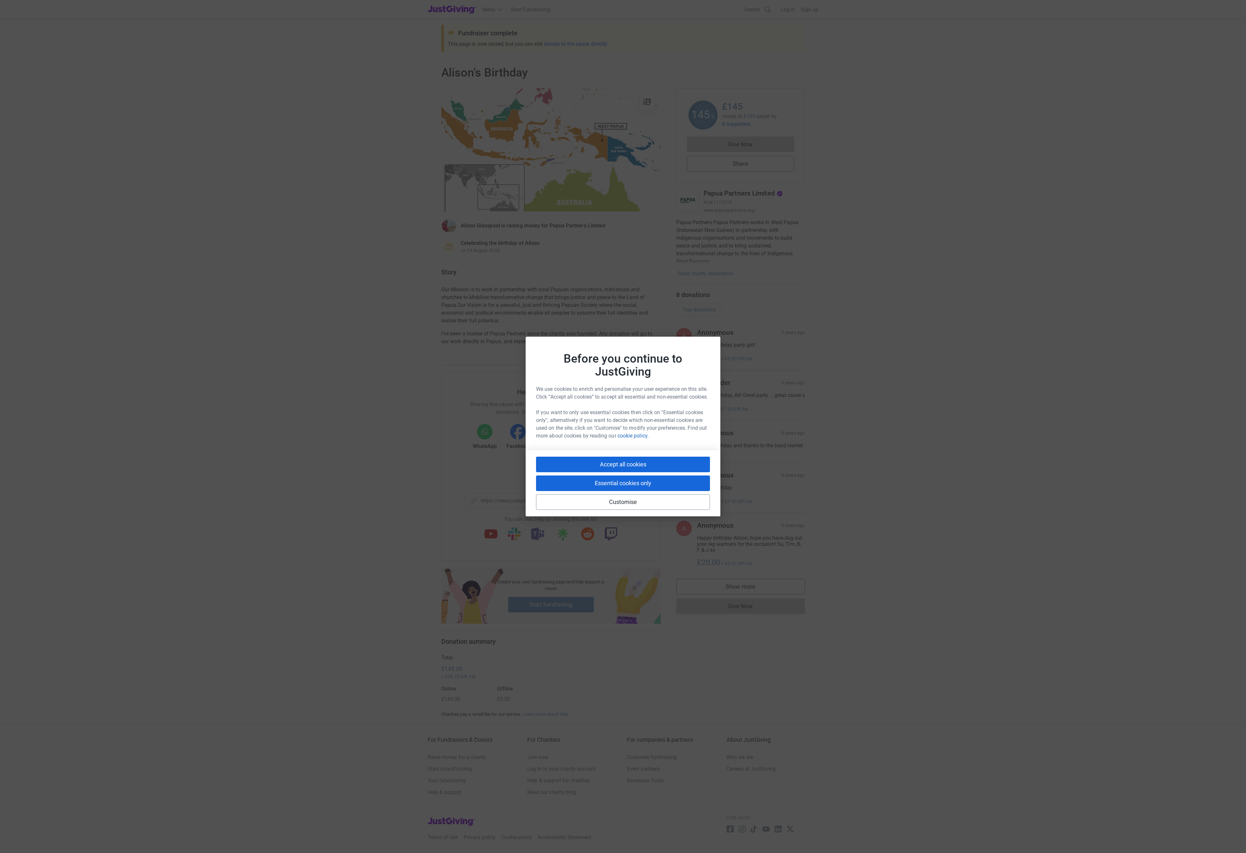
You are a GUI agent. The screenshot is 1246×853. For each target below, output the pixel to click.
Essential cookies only (623, 483)
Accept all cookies (623, 464)
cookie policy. (633, 436)
